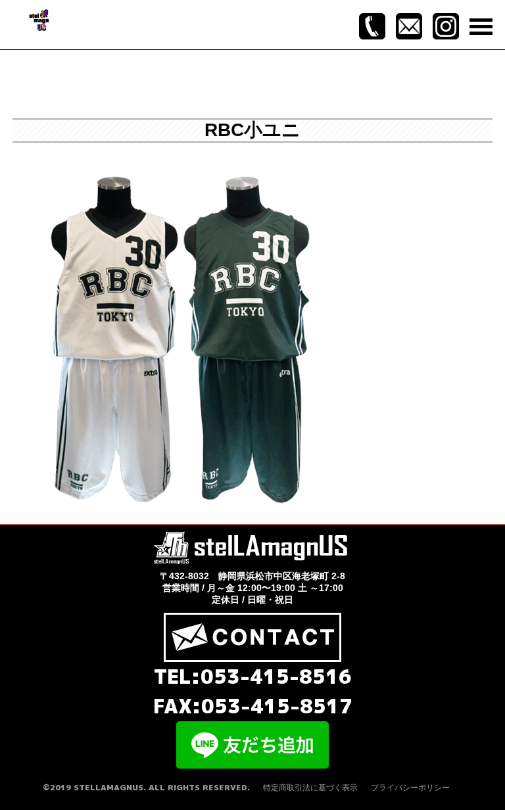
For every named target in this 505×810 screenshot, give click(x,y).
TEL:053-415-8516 (253, 676)
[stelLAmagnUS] (39, 19)
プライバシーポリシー (410, 787)
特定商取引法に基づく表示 (310, 787)
